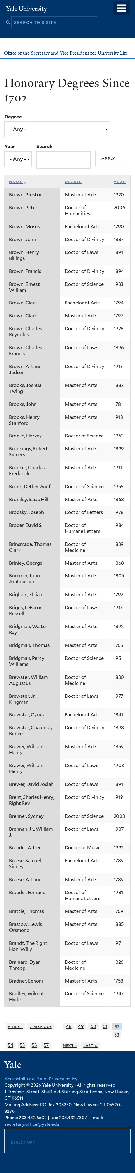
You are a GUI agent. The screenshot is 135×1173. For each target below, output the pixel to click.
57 (46, 1045)
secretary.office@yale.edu (31, 1124)
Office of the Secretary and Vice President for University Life (66, 53)
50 (93, 1026)
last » (90, 1045)
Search (44, 146)
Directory (23, 1142)
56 (34, 1045)
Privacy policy (63, 1078)
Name (16, 181)
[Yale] (13, 1065)
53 (116, 1034)
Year (9, 146)
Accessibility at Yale (25, 1078)
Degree (13, 117)
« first (15, 1026)
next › (70, 1045)
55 (22, 1045)
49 (81, 1026)
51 (105, 1026)
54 (10, 1045)
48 (69, 1026)
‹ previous (41, 1026)
